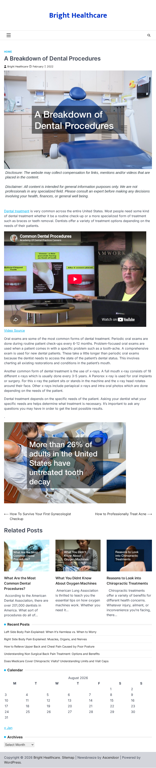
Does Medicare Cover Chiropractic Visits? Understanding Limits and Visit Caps (56, 661)
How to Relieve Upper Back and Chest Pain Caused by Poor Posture (49, 646)
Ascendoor (110, 757)
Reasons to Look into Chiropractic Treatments (127, 580)
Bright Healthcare (78, 15)
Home (8, 51)
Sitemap (68, 757)
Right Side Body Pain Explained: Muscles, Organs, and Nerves (45, 639)
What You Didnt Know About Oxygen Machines (75, 580)
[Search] (149, 35)
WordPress (12, 762)
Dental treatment (16, 211)
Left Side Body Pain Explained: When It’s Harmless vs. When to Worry (50, 632)
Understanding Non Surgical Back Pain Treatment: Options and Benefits (52, 653)
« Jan (8, 728)
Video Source (14, 330)
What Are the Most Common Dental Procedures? (20, 583)
